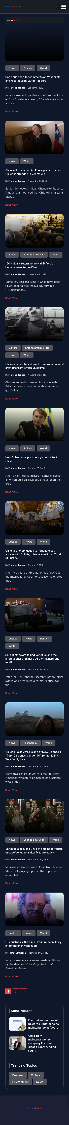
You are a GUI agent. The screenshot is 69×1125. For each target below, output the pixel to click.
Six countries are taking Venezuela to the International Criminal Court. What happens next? (32, 658)
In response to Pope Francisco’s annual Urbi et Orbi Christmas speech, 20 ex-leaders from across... (34, 99)
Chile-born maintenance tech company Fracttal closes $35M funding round (42, 1043)
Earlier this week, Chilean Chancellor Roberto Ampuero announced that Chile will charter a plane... (34, 192)
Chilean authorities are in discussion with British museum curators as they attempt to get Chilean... (32, 386)
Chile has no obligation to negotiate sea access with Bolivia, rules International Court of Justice (33, 554)
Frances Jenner (16, 88)
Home (10, 20)
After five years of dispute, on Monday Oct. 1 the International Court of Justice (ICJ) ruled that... (33, 576)
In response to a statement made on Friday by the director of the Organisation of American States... (32, 964)
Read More (11, 111)
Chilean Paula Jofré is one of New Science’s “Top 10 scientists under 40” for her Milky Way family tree (33, 755)
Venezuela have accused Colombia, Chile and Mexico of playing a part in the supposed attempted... (34, 871)
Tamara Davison (17, 953)
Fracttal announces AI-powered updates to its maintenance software (43, 1024)
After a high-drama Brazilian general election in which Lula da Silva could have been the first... (33, 479)
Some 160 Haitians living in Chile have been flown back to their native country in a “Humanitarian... (32, 285)
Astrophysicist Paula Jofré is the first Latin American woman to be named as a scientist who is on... (33, 778)
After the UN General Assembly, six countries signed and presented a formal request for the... (34, 681)
